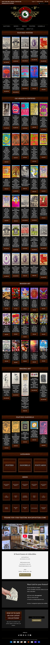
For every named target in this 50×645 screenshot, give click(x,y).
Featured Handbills (25, 417)
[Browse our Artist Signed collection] (6, 508)
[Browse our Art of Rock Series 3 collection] (25, 485)
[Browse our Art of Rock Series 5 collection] (43, 485)
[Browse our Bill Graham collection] (6, 497)
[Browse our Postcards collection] (40, 465)
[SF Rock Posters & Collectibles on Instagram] (28, 635)
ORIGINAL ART (25, 369)
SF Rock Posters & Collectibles (24, 639)
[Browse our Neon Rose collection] (34, 497)
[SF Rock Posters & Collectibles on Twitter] (19, 635)
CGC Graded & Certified (25, 98)
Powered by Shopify (33, 639)
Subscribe (36, 620)
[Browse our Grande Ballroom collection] (25, 497)
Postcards (20, 29)
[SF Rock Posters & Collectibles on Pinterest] (23, 635)
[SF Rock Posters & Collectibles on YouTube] (30, 635)
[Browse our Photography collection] (34, 508)
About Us (29, 29)
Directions (25, 574)
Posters (32, 26)
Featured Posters (25, 33)
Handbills (41, 26)
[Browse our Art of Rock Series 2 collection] (15, 485)
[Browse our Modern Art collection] (15, 508)
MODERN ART (25, 284)
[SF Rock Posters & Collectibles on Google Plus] (26, 635)
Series (16, 26)
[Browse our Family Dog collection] (15, 497)
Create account (40, 1)
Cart (47, 1)
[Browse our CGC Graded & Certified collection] (43, 497)
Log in (33, 1)
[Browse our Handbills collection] (25, 465)
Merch (24, 26)
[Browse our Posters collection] (9, 465)
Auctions (6, 26)
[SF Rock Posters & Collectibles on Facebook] (21, 635)
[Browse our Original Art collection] (25, 508)
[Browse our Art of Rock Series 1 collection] (6, 485)
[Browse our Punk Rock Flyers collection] (43, 508)
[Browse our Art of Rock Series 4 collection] (34, 485)
